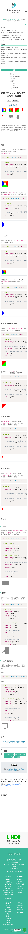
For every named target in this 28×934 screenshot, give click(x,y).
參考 (11, 89)
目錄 (14, 70)
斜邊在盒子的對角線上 (15, 76)
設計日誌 (8, 19)
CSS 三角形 (17, 757)
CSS (19, 19)
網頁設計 (14, 19)
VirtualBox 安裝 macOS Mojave (9, 30)
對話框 (11, 82)
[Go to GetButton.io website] (24, 932)
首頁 (4, 19)
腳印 (14, 10)
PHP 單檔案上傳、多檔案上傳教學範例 (11, 35)
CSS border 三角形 (9, 754)
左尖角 (13, 85)
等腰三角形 (12, 80)
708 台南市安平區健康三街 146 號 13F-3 (14, 865)
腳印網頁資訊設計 (14, 106)
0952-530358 (14, 869)
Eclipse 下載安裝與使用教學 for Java (10, 37)
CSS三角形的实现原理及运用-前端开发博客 (14, 742)
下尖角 (13, 83)
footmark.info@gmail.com (14, 871)
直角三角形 (12, 78)
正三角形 (12, 75)
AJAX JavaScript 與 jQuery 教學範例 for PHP (12, 40)
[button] (26, 24)
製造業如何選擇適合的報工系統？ (9, 47)
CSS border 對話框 (20, 754)
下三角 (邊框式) (15, 87)
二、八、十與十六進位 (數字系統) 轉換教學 (12, 33)
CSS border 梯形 (8, 757)
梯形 (11, 73)
